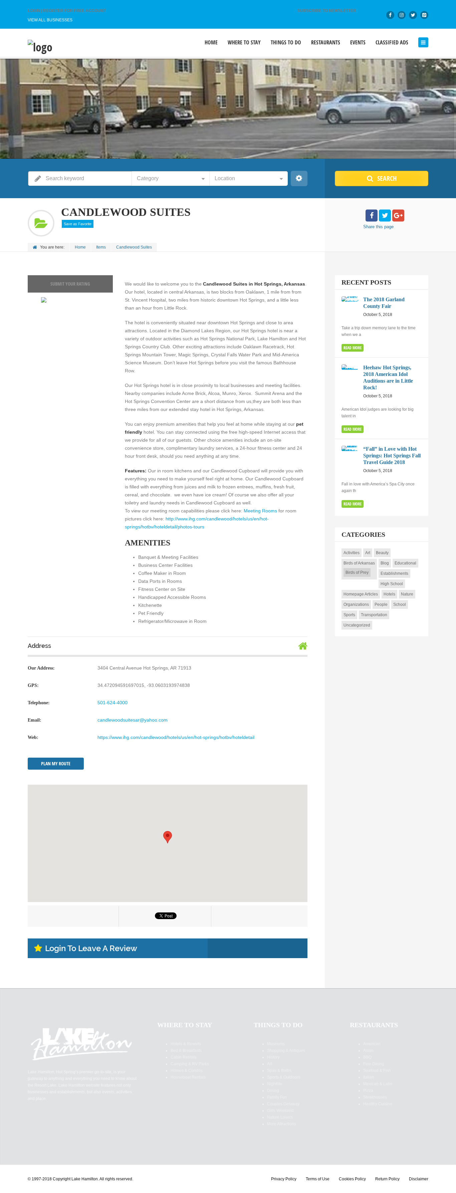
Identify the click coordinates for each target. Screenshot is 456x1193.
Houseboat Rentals (188, 1077)
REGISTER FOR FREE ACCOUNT (74, 10)
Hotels (389, 594)
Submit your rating (70, 284)
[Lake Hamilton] (40, 46)
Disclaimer (418, 1179)
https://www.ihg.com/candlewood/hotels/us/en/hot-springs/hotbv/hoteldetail (175, 737)
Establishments (394, 573)
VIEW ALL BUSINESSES (50, 20)
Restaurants (325, 42)
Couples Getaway (283, 1104)
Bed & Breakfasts (186, 1050)
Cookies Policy (352, 1179)
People (381, 604)
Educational (405, 563)
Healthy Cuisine (377, 1104)
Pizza (368, 1090)
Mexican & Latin (377, 1084)
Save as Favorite (77, 224)
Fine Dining (373, 1064)
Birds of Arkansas (359, 563)
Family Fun (277, 1097)
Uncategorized (357, 625)
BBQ (367, 1057)
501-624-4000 (112, 702)
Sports (349, 615)
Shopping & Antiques (286, 1050)
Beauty (382, 552)
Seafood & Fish (377, 1070)
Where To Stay (244, 42)
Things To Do (286, 42)
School (399, 604)
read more (353, 348)
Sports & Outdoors (283, 1077)
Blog (385, 563)
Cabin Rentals (184, 1057)
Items (101, 247)
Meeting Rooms (260, 510)
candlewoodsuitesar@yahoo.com (132, 720)
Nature (407, 594)
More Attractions (281, 1124)
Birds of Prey (357, 572)
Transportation (374, 615)
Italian (368, 1077)
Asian (368, 1050)
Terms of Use (317, 1179)
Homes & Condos (187, 1070)
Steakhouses (375, 1097)
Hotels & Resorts (186, 1044)
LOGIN (34, 10)
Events (358, 42)
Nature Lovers (280, 1117)
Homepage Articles (361, 594)
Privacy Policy (283, 1179)
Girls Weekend (280, 1110)
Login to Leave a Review (91, 948)
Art (367, 552)
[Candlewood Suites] (43, 300)
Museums (276, 1044)
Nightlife (274, 1084)
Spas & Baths (279, 1070)
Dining (273, 1090)
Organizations (356, 604)
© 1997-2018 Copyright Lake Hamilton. (63, 1179)
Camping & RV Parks (190, 1064)
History (273, 1057)
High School (392, 583)
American (372, 1044)
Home (211, 42)
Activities (352, 552)
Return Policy (387, 1179)
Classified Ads (392, 42)
